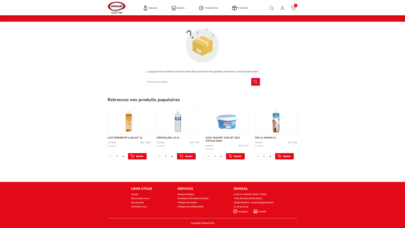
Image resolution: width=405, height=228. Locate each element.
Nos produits (137, 202)
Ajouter (139, 156)
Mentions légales (186, 194)
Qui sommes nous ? (140, 198)
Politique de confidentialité (190, 206)
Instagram (243, 211)
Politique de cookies (187, 202)
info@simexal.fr (241, 202)
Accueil (134, 194)
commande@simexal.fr (262, 202)
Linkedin (262, 211)
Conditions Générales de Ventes (193, 198)
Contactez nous (139, 206)
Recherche (255, 82)
